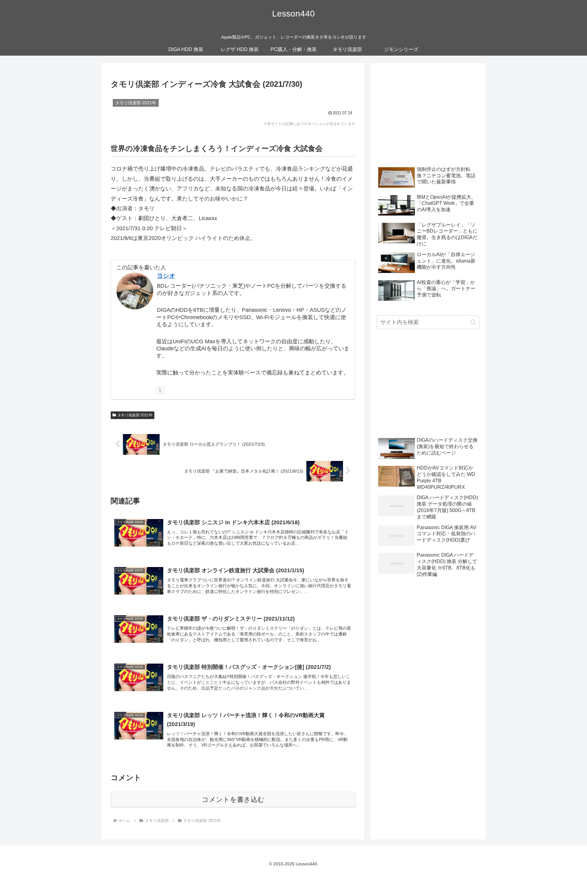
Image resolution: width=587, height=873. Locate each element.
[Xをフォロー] (160, 390)
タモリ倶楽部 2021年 (135, 415)
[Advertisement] (428, 112)
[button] (473, 322)
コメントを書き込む (233, 799)
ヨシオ (166, 275)
